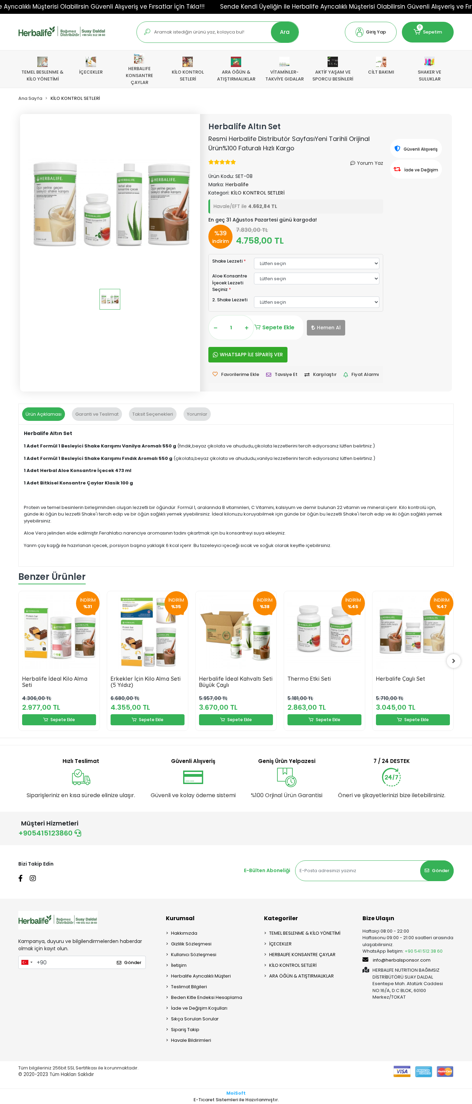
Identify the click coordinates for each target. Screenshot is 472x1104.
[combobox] (27, 962)
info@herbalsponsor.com (402, 960)
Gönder (440, 870)
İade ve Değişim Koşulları (199, 1008)
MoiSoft (236, 1093)
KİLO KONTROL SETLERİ (293, 965)
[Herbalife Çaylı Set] (413, 632)
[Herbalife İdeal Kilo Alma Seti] (59, 632)
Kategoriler (281, 918)
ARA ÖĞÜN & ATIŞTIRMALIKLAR (301, 976)
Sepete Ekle (278, 327)
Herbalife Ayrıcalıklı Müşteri (201, 976)
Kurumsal (180, 918)
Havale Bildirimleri (191, 1040)
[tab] (43, 414)
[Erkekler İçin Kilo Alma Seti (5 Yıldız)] (148, 632)
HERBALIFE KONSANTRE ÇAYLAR (302, 954)
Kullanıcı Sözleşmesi (193, 954)
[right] (453, 661)
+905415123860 (46, 833)
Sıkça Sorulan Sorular (195, 1019)
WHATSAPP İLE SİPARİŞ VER (251, 354)
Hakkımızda (184, 933)
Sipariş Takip (185, 1029)
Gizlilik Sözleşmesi (191, 944)
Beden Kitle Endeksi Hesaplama (206, 997)
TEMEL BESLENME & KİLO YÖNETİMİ (304, 933)
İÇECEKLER (280, 944)
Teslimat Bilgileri (189, 986)
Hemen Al (329, 327)
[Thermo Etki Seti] (324, 632)
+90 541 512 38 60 (424, 951)
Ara (285, 32)
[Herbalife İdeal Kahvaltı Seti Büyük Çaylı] (236, 632)
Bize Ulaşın (378, 918)
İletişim (179, 965)
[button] (371, 32)
